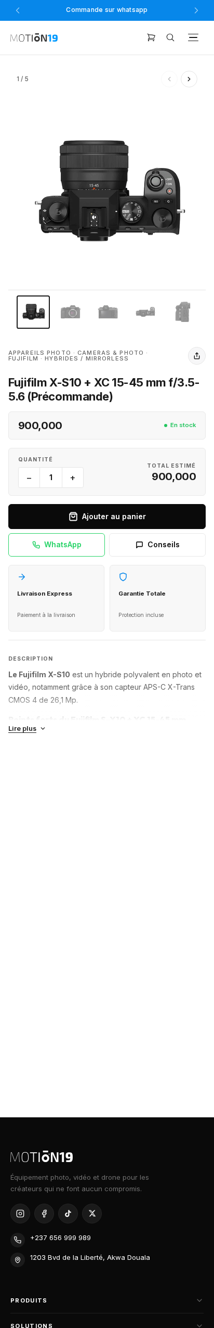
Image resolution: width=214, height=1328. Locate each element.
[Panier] (151, 37)
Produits (29, 1300)
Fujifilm (23, 358)
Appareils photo (39, 352)
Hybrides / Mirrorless (87, 358)
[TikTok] (68, 1213)
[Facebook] (44, 1213)
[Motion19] (34, 37)
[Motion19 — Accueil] (107, 1156)
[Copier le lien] (197, 356)
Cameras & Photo (110, 352)
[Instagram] (20, 1213)
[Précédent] (17, 10)
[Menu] (193, 37)
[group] (107, 191)
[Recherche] (170, 37)
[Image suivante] (189, 79)
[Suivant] (196, 10)
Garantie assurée (107, 12)
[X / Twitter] (92, 1213)
